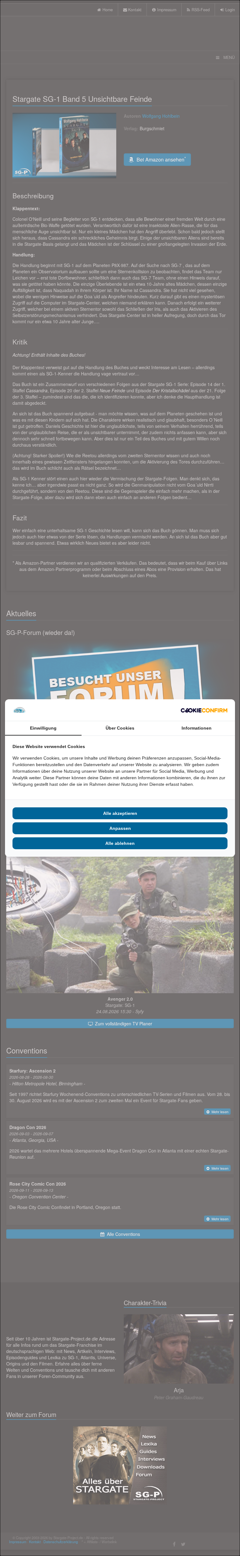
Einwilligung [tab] (43, 728)
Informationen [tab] (197, 728)
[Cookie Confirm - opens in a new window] (204, 710)
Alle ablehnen (120, 843)
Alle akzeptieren (120, 813)
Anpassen (120, 828)
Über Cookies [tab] (120, 728)
